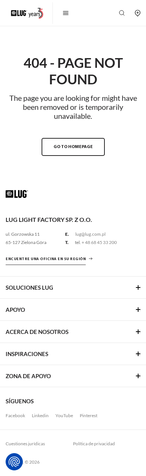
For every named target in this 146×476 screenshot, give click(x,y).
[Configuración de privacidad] (14, 461)
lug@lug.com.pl (90, 234)
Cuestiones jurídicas (25, 443)
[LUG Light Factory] (17, 193)
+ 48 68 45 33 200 (99, 242)
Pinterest (88, 415)
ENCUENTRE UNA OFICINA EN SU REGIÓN (46, 259)
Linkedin (40, 415)
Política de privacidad (94, 443)
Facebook (15, 415)
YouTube (64, 415)
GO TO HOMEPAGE (73, 147)
